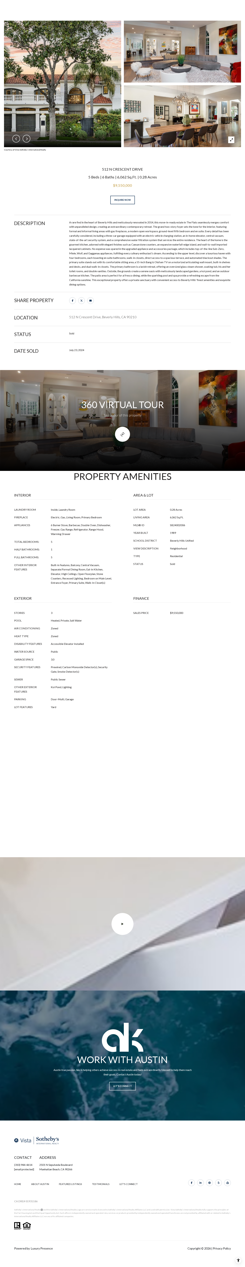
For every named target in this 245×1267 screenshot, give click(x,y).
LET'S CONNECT (129, 1184)
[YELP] (218, 1182)
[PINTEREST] (209, 1182)
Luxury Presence (42, 1248)
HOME (17, 1184)
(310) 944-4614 (23, 1164)
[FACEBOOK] (191, 1182)
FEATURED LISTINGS (70, 1184)
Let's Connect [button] (122, 1086)
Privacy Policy (222, 1248)
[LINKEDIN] (200, 1182)
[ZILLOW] (227, 1182)
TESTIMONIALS (101, 1184)
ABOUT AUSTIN (40, 1184)
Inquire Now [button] (122, 199)
